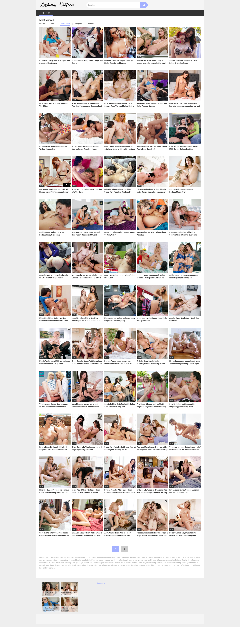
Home (47, 13)
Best (52, 24)
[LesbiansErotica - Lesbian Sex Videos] (58, 5)
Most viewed (65, 24)
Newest (42, 24)
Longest (78, 24)
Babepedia (101, 583)
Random (90, 24)
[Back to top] (231, 619)
